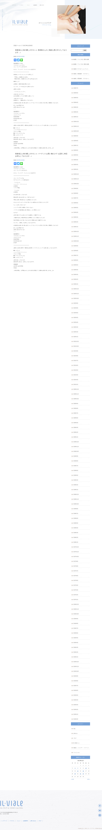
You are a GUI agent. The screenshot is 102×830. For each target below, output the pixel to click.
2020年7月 (75, 413)
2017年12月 (76, 547)
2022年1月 (75, 336)
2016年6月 (75, 633)
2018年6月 (75, 518)
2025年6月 (75, 150)
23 (83, 773)
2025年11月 (76, 126)
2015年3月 (75, 704)
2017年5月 (75, 580)
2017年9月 (75, 561)
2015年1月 (75, 714)
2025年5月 (75, 155)
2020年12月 (76, 389)
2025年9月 (75, 135)
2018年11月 (76, 499)
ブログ (74, 738)
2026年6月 (75, 92)
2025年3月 (75, 164)
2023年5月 (75, 265)
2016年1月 (75, 657)
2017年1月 (75, 599)
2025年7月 (75, 145)
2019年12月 (76, 441)
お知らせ (75, 733)
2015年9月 (75, 676)
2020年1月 (75, 437)
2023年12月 (76, 231)
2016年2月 (75, 652)
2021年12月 (76, 341)
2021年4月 (75, 374)
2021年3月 (75, 379)
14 (77, 771)
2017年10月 (76, 556)
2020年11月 (76, 394)
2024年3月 (75, 217)
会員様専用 (35, 5)
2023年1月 (75, 284)
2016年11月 (76, 609)
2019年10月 (76, 451)
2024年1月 (75, 226)
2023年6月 (75, 260)
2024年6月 (75, 202)
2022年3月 (75, 327)
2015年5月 (75, 695)
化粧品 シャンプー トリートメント (81, 747)
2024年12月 (76, 174)
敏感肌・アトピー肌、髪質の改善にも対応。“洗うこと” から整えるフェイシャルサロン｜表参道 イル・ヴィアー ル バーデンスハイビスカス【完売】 (81, 59)
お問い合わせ (41, 5)
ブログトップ (80, 46)
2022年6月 (75, 312)
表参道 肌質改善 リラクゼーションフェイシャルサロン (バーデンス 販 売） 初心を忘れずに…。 (81, 78)
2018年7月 (75, 513)
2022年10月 (76, 298)
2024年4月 (75, 212)
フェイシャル (76, 752)
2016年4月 (75, 642)
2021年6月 (75, 365)
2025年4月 (75, 159)
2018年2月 (75, 537)
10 (86, 768)
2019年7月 (75, 465)
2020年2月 (75, 432)
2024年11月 (76, 178)
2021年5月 (75, 370)
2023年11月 (76, 236)
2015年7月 (75, 685)
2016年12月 (76, 604)
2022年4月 (75, 322)
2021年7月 (75, 360)
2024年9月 (75, 188)
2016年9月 (75, 618)
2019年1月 (75, 489)
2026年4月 (75, 102)
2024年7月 (75, 198)
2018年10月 (76, 504)
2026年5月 (75, 97)
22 (80, 773)
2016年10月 (76, 613)
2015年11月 (76, 666)
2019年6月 (75, 470)
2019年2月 (75, 484)
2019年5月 (75, 475)
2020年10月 (76, 398)
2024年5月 (75, 207)
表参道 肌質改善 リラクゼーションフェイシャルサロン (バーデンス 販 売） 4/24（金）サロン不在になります (81, 73)
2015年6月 (75, 690)
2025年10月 (76, 131)
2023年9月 (75, 245)
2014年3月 (75, 719)
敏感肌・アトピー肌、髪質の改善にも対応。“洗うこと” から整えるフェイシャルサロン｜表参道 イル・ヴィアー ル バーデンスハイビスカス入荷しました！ (81, 64)
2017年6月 (75, 575)
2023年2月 (75, 279)
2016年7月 (75, 628)
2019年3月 (75, 480)
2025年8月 (75, 140)
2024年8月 (75, 193)
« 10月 (72, 779)
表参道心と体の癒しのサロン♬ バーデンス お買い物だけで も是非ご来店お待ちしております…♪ (41, 155)
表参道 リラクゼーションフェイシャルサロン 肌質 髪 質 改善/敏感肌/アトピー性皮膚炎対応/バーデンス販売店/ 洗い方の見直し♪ (81, 69)
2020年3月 (75, 427)
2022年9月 (75, 303)
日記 (74, 728)
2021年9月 (75, 351)
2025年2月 (75, 169)
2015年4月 (75, 700)
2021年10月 (76, 346)
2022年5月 (75, 317)
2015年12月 (76, 661)
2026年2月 (75, 112)
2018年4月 (75, 527)
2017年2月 (75, 594)
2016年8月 (75, 623)
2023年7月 (75, 255)
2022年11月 (76, 293)
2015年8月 (75, 680)
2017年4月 (75, 585)
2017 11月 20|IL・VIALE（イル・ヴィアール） (2, 19)
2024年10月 (76, 183)
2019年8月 (75, 461)
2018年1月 (75, 542)
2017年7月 (75, 570)
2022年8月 (75, 308)
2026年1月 (75, 116)
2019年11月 (76, 446)
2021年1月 (75, 384)
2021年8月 (75, 355)
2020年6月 (75, 418)
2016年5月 (75, 637)
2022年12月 (76, 288)
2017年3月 (75, 590)
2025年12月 (76, 121)
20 (75, 773)
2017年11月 (76, 551)
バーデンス (21, 5)
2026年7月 (75, 88)
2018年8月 (75, 508)
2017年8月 (75, 566)
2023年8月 (75, 250)
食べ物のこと (76, 743)
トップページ (14, 5)
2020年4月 (75, 422)
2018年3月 (75, 532)
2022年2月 (75, 331)
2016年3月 (75, 647)
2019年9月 (75, 456)
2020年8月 (75, 408)
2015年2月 (75, 709)
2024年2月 (75, 222)
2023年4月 (75, 269)
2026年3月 (75, 107)
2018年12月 (76, 494)
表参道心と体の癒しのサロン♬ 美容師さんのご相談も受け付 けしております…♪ (41, 51)
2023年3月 (75, 274)
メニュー (28, 5)
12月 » (88, 779)
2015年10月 (76, 671)
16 (83, 771)
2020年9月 (75, 403)
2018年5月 (75, 523)
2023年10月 (76, 241)
